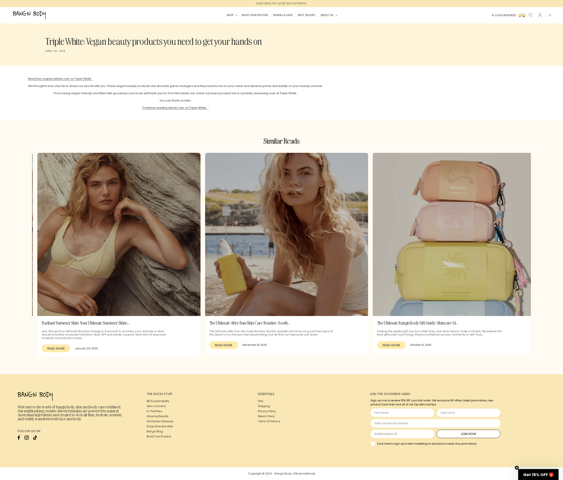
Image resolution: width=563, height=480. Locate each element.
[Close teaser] (517, 468)
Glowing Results (157, 416)
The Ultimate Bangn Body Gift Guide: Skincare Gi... (412, 322)
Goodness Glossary (160, 421)
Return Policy (266, 416)
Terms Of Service (269, 421)
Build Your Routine (159, 436)
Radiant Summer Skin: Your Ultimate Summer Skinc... (81, 322)
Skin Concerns (156, 406)
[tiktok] (35, 439)
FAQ (260, 401)
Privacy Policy (267, 411)
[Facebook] (19, 439)
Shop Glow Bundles (160, 426)
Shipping (264, 406)
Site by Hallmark (304, 473)
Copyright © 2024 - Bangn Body (270, 473)
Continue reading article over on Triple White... (175, 108)
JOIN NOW (468, 434)
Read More (51, 348)
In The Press (154, 411)
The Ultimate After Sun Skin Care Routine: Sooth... (244, 322)
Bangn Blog (155, 431)
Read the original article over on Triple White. (60, 79)
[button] (231, 15)
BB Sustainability (158, 401)
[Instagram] (26, 439)
